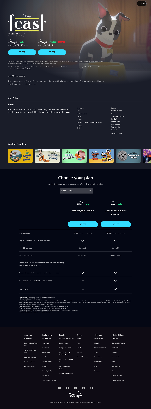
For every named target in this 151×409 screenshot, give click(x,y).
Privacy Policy (28, 338)
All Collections (98, 338)
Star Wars (79, 352)
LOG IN (142, 4)
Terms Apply (23, 297)
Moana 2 (114, 352)
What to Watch (46, 352)
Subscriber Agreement (30, 357)
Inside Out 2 (115, 348)
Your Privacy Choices (29, 362)
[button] (49, 335)
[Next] (146, 155)
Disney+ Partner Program (49, 380)
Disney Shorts (98, 357)
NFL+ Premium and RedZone (64, 368)
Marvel (79, 348)
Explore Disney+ (46, 338)
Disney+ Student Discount (66, 338)
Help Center (45, 357)
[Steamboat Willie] (128, 156)
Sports (96, 352)
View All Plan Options (16, 76)
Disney (79, 338)
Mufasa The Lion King (118, 380)
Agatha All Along (117, 375)
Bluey (113, 361)
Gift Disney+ (45, 375)
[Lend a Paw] (20, 156)
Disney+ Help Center (72, 310)
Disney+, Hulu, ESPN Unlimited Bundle (65, 354)
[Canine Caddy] (47, 156)
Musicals (96, 343)
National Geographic (82, 357)
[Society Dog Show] (101, 156)
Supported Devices (47, 361)
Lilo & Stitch (115, 357)
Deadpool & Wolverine (118, 343)
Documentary (98, 361)
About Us (44, 366)
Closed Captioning (47, 371)
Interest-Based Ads (29, 366)
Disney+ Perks (46, 343)
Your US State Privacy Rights (30, 351)
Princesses (97, 371)
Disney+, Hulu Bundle (65, 348)
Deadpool (115, 338)
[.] (59, 388)
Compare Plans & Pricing (66, 373)
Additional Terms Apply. (24, 69)
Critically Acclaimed (100, 348)
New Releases (45, 348)
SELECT (22, 52)
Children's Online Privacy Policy (31, 344)
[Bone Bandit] (74, 156)
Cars (113, 371)
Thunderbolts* (116, 366)
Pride (95, 366)
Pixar (78, 343)
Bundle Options (63, 343)
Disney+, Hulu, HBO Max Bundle (66, 361)
